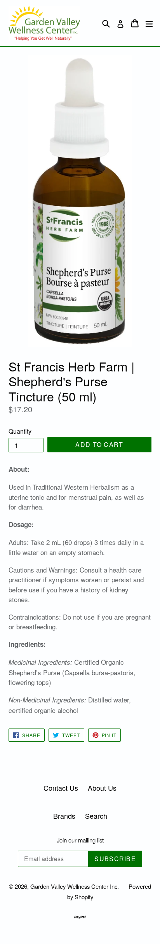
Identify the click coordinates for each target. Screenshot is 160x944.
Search (96, 816)
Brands (64, 816)
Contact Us (60, 788)
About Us (102, 788)
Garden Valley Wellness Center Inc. (74, 886)
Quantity (20, 431)
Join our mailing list (80, 840)
